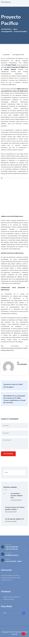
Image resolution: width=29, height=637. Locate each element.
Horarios (7, 559)
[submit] (23, 613)
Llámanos (8, 544)
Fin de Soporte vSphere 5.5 (14, 519)
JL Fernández (6, 54)
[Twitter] (13, 628)
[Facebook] (11, 628)
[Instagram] (15, 628)
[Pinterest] (18, 628)
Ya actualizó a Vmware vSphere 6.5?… (16, 496)
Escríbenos (8, 553)
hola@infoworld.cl (11, 555)
